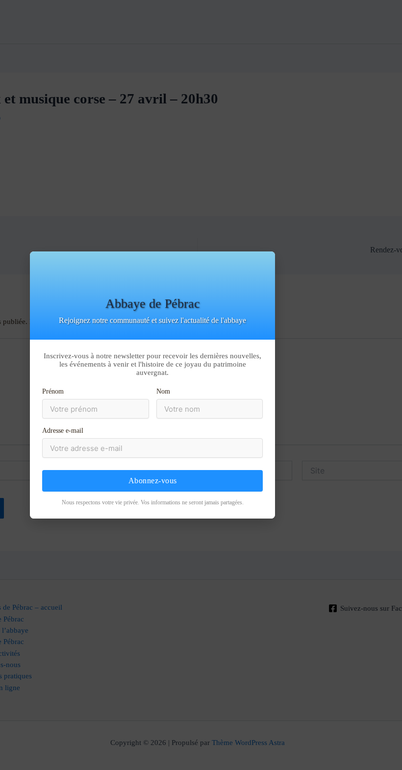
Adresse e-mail (62, 430)
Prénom (53, 391)
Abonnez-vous (152, 480)
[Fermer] (394, 254)
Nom (163, 391)
